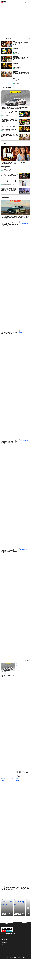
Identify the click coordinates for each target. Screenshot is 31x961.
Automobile (4, 942)
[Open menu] (15, 951)
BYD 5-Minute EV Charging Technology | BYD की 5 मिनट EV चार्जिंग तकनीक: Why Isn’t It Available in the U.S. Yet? (9, 223)
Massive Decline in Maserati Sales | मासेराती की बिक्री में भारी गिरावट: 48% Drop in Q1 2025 (9, 332)
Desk (15, 53)
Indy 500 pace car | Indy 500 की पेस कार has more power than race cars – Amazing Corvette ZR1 (15, 108)
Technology (15, 48)
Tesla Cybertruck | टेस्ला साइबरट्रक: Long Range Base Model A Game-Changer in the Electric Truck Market (9, 441)
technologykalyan (5, 184)
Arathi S (3, 193)
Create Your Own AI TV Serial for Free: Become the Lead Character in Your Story (21, 43)
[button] (25, 2)
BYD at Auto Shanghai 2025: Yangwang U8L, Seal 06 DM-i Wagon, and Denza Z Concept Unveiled (22, 774)
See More (27, 87)
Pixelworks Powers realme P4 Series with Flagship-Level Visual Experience (9, 182)
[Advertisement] (15, 20)
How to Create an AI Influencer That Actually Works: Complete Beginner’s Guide (21, 58)
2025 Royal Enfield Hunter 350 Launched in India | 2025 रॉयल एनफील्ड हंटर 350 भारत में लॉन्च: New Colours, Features (8, 190)
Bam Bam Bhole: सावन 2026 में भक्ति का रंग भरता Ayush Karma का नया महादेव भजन (21, 73)
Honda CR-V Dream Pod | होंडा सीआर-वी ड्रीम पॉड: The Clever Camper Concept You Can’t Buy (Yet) (9, 550)
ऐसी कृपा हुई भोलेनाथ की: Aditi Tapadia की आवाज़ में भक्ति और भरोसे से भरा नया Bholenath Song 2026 (21, 81)
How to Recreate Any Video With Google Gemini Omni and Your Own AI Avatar (21, 51)
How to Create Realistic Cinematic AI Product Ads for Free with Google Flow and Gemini (9, 174)
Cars (2, 946)
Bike (14, 78)
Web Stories (4, 949)
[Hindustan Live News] (4, 2)
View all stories (26, 898)
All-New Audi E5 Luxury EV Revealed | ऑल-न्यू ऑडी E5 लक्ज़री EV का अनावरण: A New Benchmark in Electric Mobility (22, 890)
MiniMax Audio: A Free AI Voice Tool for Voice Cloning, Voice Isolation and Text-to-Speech (21, 66)
